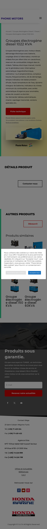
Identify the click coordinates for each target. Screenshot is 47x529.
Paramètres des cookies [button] (16, 273)
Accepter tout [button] (35, 273)
